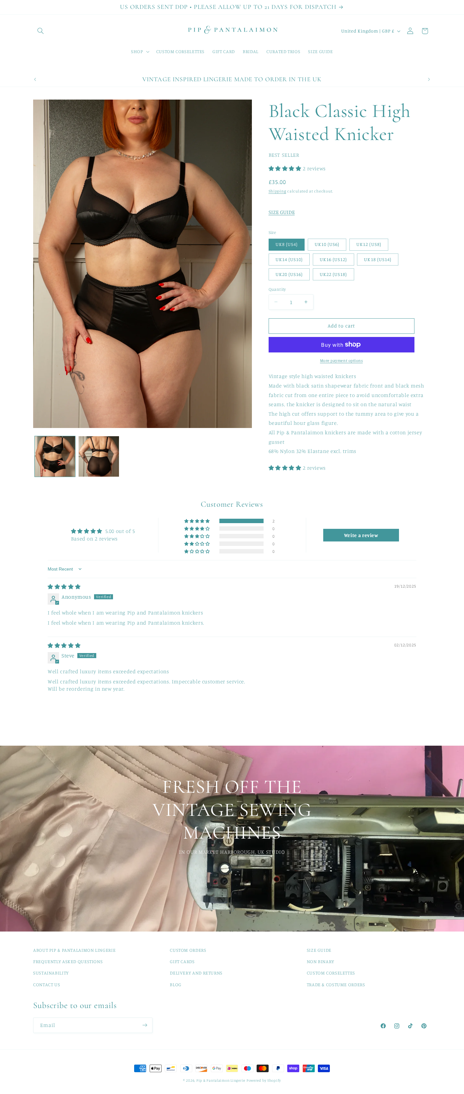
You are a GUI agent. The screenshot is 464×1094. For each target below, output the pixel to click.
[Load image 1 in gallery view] (55, 456)
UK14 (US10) (289, 259)
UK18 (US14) (377, 259)
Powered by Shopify (264, 1080)
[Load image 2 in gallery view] (99, 456)
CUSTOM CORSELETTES (331, 973)
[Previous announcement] (35, 79)
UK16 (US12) (333, 259)
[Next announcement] (429, 79)
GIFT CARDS (182, 961)
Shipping (277, 190)
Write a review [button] (361, 535)
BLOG (175, 984)
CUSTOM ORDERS (188, 950)
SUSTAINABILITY (51, 973)
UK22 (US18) (333, 274)
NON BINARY (320, 961)
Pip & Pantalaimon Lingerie (220, 1080)
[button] (40, 31)
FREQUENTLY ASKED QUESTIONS (68, 961)
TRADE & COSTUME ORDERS (336, 984)
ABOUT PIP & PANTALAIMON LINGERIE (74, 950)
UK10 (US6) (327, 244)
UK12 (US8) (368, 244)
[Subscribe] (145, 1025)
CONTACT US (46, 984)
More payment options (341, 360)
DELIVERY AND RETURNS (196, 973)
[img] (64, 587)
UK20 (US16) (289, 274)
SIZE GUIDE (282, 212)
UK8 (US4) (287, 244)
